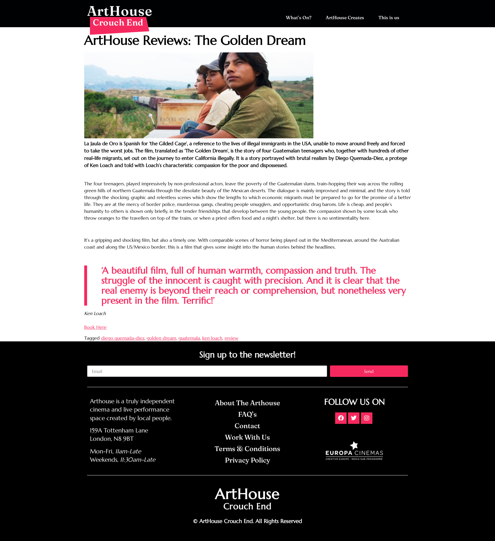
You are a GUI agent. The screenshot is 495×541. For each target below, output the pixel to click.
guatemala (189, 338)
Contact (247, 426)
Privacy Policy (247, 460)
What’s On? (298, 17)
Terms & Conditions (247, 448)
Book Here (95, 327)
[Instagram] (366, 418)
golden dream (161, 338)
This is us (388, 17)
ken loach (212, 338)
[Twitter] (354, 418)
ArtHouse (119, 10)
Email (92, 363)
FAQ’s (247, 414)
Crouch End (118, 22)
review (231, 338)
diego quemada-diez (122, 338)
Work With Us (247, 437)
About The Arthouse (247, 403)
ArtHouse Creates (345, 17)
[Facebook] (341, 418)
